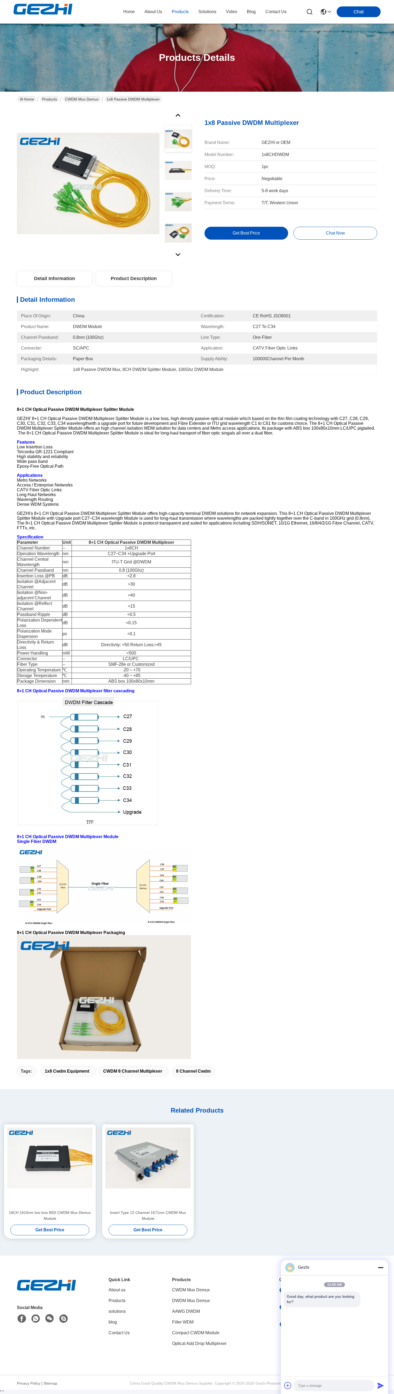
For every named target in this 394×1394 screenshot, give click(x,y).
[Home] (46, 1291)
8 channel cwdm (193, 1071)
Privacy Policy (28, 1383)
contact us (276, 11)
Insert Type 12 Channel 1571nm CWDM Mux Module (148, 1215)
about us (153, 11)
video (231, 11)
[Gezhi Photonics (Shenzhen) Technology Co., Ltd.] (42, 12)
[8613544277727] (35, 1318)
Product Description (134, 278)
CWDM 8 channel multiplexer (132, 1071)
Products (49, 99)
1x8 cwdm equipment (67, 1071)
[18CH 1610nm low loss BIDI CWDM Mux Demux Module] (49, 1167)
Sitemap (50, 1383)
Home (129, 11)
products (180, 11)
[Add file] (288, 1385)
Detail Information (54, 278)
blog (251, 11)
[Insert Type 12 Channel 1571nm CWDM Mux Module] (148, 1167)
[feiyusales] (63, 1318)
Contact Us (119, 1332)
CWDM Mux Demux (82, 99)
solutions (207, 11)
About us (117, 1290)
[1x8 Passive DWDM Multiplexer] (88, 183)
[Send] (380, 1385)
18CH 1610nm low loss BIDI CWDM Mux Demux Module (50, 1215)
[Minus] (380, 1267)
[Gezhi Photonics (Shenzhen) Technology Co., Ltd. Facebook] (22, 1318)
